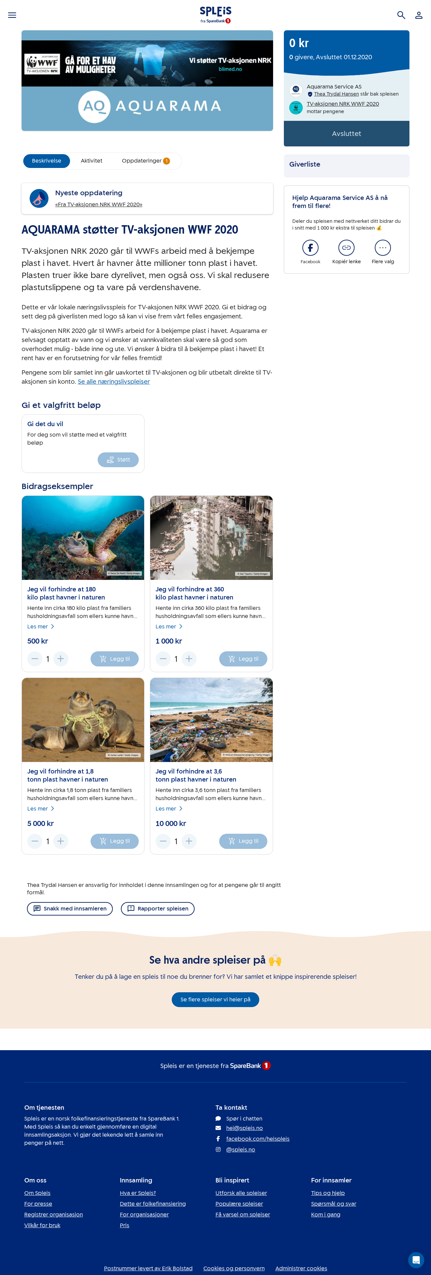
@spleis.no (240, 1149)
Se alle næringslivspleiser (114, 381)
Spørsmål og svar (333, 1204)
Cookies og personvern (234, 1268)
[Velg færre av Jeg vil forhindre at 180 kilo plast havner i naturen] (34, 658)
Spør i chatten (244, 1118)
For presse (38, 1204)
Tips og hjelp (328, 1193)
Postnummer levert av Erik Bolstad (148, 1268)
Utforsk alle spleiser (241, 1193)
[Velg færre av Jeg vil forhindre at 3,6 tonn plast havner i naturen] (163, 841)
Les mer (37, 626)
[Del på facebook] (310, 248)
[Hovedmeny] (12, 15)
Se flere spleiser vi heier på (215, 999)
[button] (416, 1260)
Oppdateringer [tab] (145, 161)
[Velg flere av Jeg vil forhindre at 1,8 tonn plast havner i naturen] (60, 841)
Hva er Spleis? (138, 1193)
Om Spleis (37, 1193)
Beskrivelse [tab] (46, 161)
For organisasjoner (144, 1214)
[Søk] (401, 15)
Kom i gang (325, 1214)
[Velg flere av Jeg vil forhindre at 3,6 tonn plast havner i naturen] (189, 841)
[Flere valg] (383, 248)
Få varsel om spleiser (243, 1214)
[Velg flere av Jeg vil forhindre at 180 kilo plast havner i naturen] (60, 658)
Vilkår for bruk (42, 1225)
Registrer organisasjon (53, 1214)
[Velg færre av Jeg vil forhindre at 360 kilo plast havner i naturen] (163, 658)
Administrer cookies (301, 1268)
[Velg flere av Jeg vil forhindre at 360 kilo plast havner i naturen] (189, 658)
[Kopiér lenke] (346, 248)
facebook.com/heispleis (258, 1139)
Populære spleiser (239, 1204)
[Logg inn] (419, 15)
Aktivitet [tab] (91, 161)
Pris (124, 1225)
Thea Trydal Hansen (336, 94)
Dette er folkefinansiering (153, 1204)
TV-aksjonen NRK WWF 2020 (343, 104)
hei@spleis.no (244, 1128)
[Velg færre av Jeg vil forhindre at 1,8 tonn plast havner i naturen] (34, 841)
